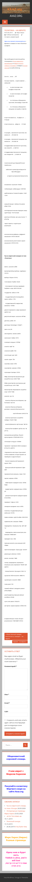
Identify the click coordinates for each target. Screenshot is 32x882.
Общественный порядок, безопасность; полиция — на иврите (14, 636)
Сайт (6, 711)
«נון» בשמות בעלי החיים (14, 816)
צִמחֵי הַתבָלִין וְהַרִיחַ (21, 827)
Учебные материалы (12, 35)
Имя (6, 694)
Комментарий (10, 666)
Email (7, 703)
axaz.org (16, 16)
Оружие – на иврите (19, 642)
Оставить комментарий (11, 37)
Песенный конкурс (13, 821)
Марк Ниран (20, 32)
